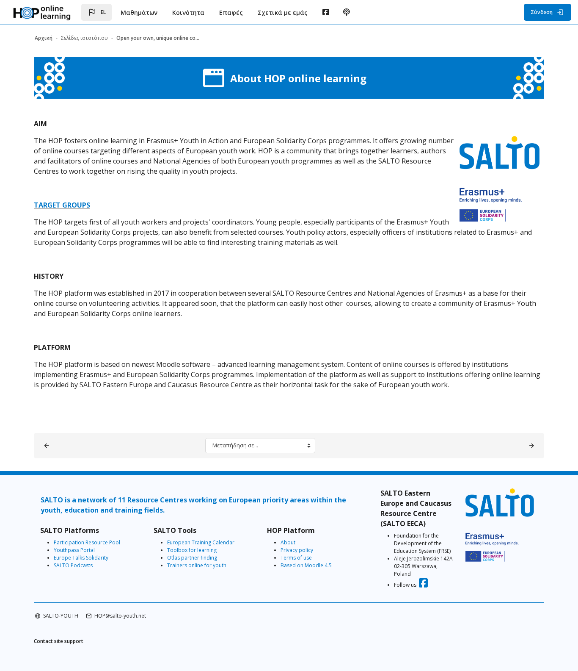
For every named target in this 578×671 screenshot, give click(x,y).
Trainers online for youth (196, 565)
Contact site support (58, 641)
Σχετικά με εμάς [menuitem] (283, 12)
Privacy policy (297, 550)
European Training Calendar (200, 542)
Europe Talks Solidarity (81, 557)
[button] (96, 12)
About (288, 542)
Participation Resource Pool (87, 542)
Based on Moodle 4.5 (306, 565)
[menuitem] (325, 12)
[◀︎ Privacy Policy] (46, 445)
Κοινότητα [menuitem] (188, 12)
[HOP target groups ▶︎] (531, 445)
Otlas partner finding (192, 557)
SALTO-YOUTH (60, 615)
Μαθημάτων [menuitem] (139, 12)
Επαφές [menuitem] (231, 12)
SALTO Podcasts (73, 565)
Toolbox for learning (192, 550)
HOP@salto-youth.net (120, 615)
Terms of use (296, 557)
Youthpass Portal (74, 550)
